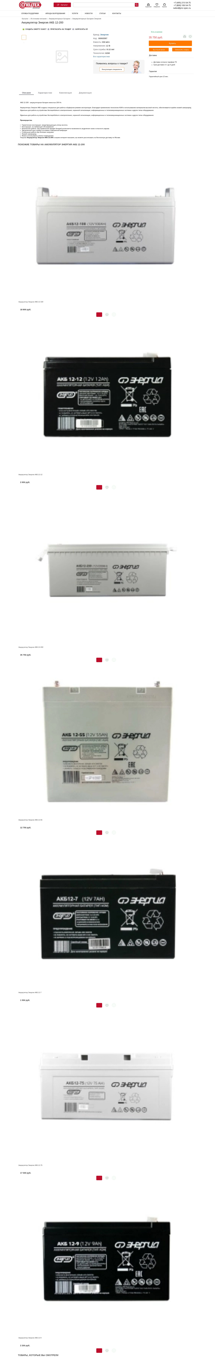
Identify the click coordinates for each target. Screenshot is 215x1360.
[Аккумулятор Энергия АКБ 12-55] (107, 742)
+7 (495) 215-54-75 (182, 2)
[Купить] (99, 314)
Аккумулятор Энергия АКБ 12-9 (29, 1338)
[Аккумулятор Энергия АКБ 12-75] (107, 1087)
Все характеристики (101, 57)
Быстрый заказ (159, 50)
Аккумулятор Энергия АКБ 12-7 (29, 992)
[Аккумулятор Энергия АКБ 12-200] (107, 569)
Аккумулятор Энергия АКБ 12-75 (30, 1165)
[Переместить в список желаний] (190, 36)
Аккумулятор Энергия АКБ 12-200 (30, 647)
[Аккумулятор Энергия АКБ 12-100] (107, 224)
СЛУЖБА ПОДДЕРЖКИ (30, 13)
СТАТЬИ (102, 13)
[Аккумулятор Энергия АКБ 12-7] (107, 914)
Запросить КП (81, 29)
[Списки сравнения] (148, 4)
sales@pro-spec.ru (182, 8)
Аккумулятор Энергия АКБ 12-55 (30, 820)
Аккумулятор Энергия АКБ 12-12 (30, 474)
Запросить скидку (182, 50)
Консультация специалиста (112, 69)
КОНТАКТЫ (116, 13)
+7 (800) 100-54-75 (182, 5)
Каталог (64, 5)
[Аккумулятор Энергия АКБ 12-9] (107, 1260)
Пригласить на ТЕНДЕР (60, 29)
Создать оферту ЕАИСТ (35, 29)
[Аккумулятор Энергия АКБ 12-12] (107, 396)
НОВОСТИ (88, 13)
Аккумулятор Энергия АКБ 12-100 (30, 302)
